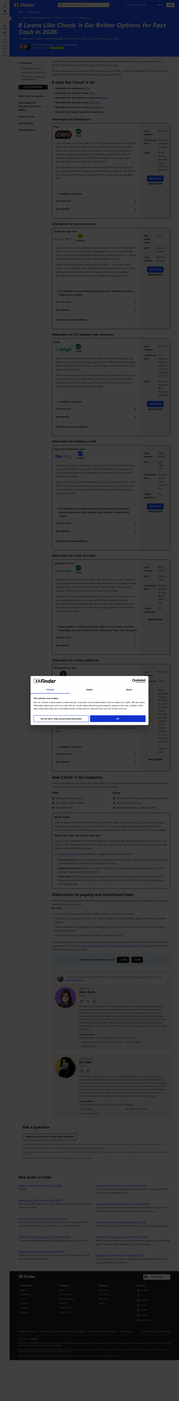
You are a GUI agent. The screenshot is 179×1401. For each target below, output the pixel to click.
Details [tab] (89, 690)
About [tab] (129, 690)
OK (117, 718)
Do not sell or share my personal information (61, 718)
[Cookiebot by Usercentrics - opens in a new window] (134, 681)
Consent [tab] (50, 690)
